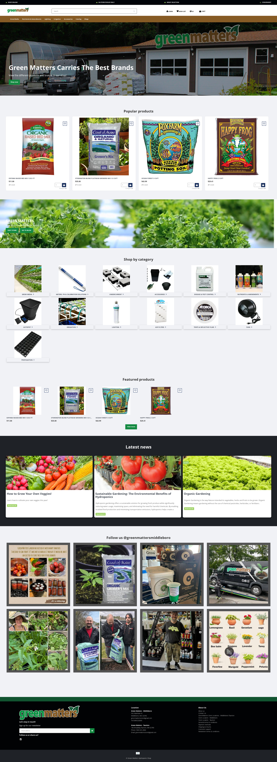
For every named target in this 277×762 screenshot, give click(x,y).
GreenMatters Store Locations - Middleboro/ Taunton (216, 715)
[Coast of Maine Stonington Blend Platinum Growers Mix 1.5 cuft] (104, 146)
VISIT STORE (12, 230)
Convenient (266, 2)
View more (131, 427)
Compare (62, 188)
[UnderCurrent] (116, 279)
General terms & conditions (207, 722)
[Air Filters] (160, 311)
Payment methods (204, 725)
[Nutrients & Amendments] (249, 279)
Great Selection (173, 2)
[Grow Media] (27, 279)
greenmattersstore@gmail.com (141, 718)
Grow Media (14, 19)
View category (27, 276)
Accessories (68, 19)
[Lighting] (116, 311)
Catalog (78, 19)
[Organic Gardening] (227, 473)
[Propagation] (27, 344)
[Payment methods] (138, 753)
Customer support (204, 729)
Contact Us (202, 713)
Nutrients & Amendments (31, 19)
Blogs (86, 19)
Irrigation (57, 19)
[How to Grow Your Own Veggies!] (49, 473)
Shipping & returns (204, 727)
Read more (11, 505)
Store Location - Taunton (206, 720)
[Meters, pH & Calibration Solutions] (72, 279)
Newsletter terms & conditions (208, 731)
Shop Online (13, 2)
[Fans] (249, 311)
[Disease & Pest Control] (204, 279)
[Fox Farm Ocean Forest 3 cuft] (170, 146)
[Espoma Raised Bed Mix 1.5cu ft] (37, 146)
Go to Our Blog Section (19, 82)
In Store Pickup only (106, 2)
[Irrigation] (72, 311)
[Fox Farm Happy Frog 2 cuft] (237, 146)
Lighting (48, 19)
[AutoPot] (27, 311)
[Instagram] (21, 739)
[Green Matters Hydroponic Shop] (18, 9)
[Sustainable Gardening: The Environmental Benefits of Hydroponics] (137, 473)
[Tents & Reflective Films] (204, 311)
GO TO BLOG (26, 230)
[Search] (135, 10)
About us (201, 711)
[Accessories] (160, 279)
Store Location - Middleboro (207, 718)
